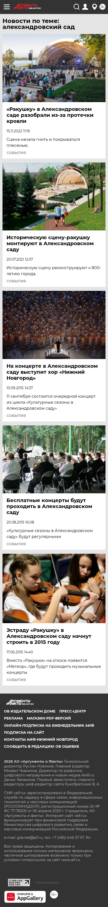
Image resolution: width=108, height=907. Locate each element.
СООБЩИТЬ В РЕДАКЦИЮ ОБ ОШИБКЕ (41, 746)
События (16, 153)
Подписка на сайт (24, 732)
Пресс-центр (72, 711)
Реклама (13, 718)
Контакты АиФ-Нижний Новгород (41, 739)
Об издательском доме (29, 711)
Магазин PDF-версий (49, 718)
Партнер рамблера (47, 882)
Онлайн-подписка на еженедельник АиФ (49, 725)
